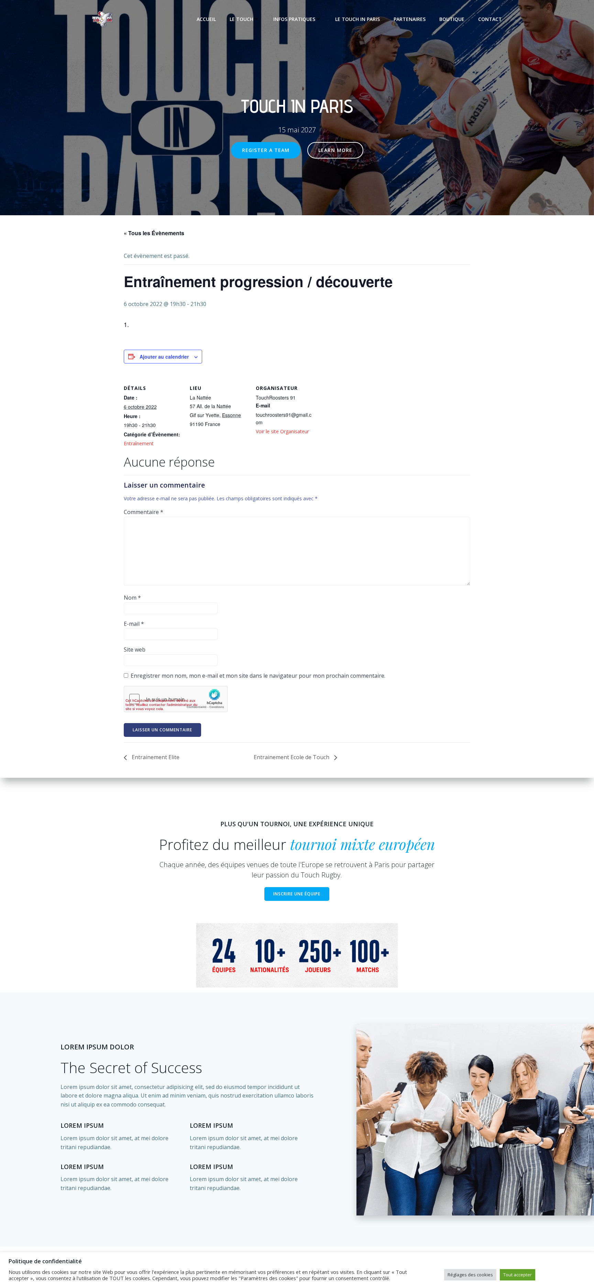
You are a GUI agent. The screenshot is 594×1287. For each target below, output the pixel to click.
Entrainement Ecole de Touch (292, 757)
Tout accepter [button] (517, 1275)
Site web (134, 649)
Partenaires (410, 19)
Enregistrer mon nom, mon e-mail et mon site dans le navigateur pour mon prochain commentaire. (258, 675)
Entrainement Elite (154, 757)
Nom (132, 597)
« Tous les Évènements (154, 233)
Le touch (241, 19)
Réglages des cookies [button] (470, 1275)
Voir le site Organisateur (282, 431)
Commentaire (143, 512)
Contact (490, 19)
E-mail (134, 624)
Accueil (206, 19)
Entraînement (139, 443)
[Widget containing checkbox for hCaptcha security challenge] (176, 699)
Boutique (451, 19)
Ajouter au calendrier (164, 356)
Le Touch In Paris (357, 19)
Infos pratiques (294, 19)
